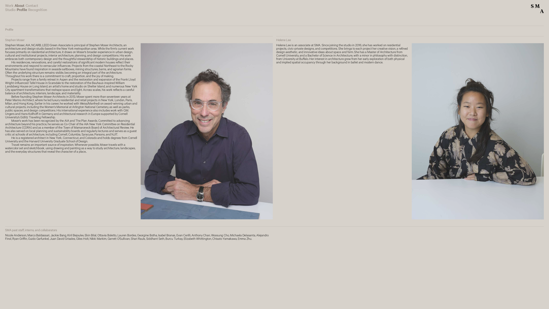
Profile (22, 9)
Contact (32, 5)
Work (9, 5)
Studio (10, 9)
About (19, 5)
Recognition (37, 9)
